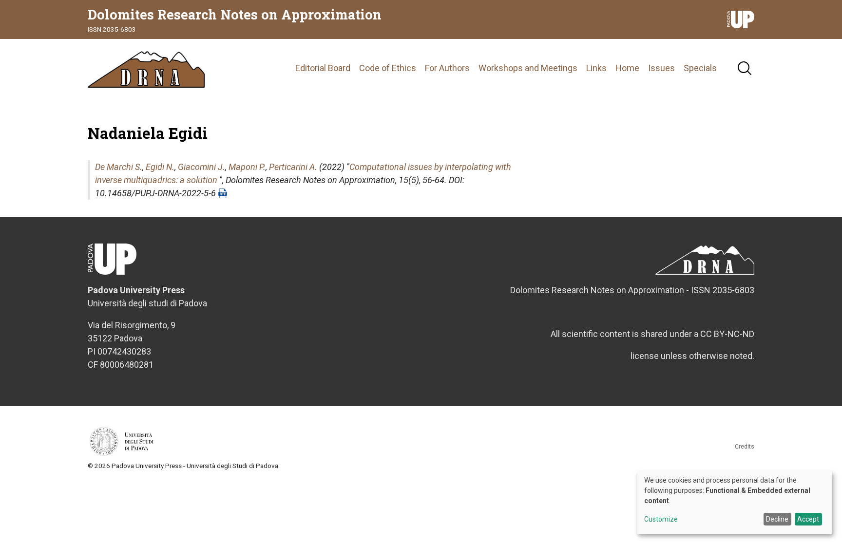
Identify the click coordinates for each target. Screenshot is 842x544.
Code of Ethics (387, 68)
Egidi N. (160, 167)
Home (627, 68)
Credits (744, 446)
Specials (700, 68)
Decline (777, 519)
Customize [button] (661, 519)
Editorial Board (322, 68)
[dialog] (734, 502)
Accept (808, 519)
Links (596, 68)
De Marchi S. (118, 167)
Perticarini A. (293, 167)
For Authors (447, 68)
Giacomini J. (201, 167)
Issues (661, 68)
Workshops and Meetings (527, 68)
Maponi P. (247, 167)
